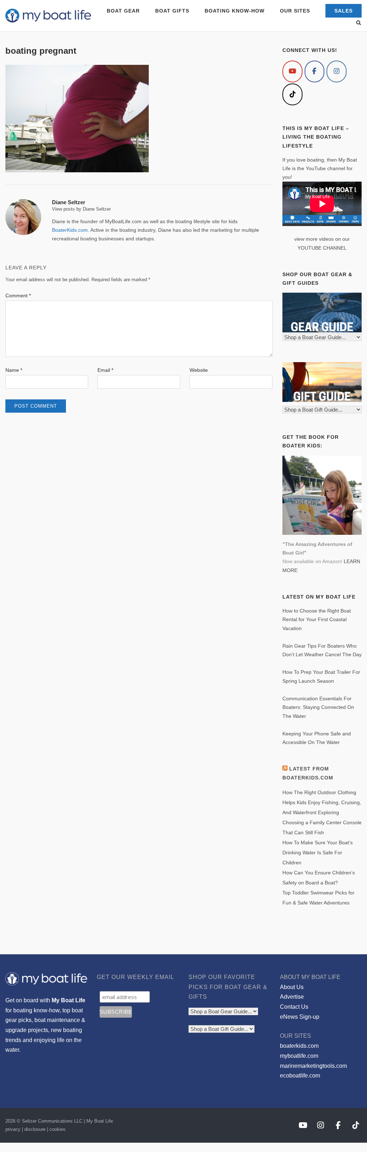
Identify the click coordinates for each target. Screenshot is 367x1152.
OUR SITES (295, 11)
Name (13, 370)
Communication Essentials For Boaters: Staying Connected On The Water (318, 707)
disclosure (35, 1129)
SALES (343, 11)
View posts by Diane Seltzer (81, 209)
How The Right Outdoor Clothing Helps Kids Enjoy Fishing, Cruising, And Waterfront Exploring (321, 802)
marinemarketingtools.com (313, 1066)
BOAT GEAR (123, 11)
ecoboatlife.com (300, 1075)
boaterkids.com (299, 1046)
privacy (12, 1129)
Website (199, 370)
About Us (292, 987)
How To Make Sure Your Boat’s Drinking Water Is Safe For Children (317, 852)
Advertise (292, 997)
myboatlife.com (299, 1056)
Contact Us (294, 1007)
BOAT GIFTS (172, 11)
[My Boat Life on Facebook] (315, 71)
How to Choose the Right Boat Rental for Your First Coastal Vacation (316, 619)
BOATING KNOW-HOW (234, 11)
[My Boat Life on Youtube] (292, 71)
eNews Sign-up (299, 1017)
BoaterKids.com (70, 230)
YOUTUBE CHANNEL (322, 248)
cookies (57, 1129)
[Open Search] (359, 23)
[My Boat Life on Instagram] (337, 71)
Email (105, 370)
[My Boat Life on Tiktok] (292, 94)
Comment (18, 295)
